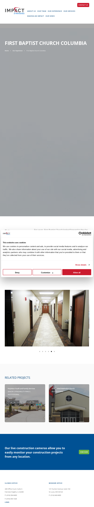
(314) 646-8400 (56, 495)
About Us (31, 11)
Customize (45, 273)
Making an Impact (35, 16)
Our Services (69, 11)
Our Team (41, 11)
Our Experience (55, 11)
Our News (50, 16)
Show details (80, 265)
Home (7, 51)
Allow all (76, 273)
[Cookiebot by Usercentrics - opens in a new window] (80, 233)
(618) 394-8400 (11, 495)
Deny (17, 273)
